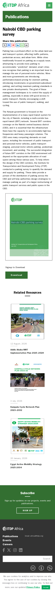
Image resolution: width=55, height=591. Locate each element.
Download (16, 275)
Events (7, 540)
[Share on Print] (26, 45)
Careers (8, 544)
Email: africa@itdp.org (34, 536)
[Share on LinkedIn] (18, 45)
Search (46, 558)
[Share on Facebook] (9, 45)
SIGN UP (27, 510)
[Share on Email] (13, 45)
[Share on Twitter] (4, 45)
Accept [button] (45, 587)
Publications (10, 536)
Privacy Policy (33, 587)
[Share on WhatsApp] (22, 45)
